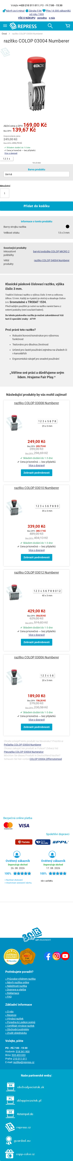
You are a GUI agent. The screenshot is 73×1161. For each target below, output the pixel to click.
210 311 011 (20, 1058)
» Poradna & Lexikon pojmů (20, 1022)
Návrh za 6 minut (15, 10)
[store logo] (23, 26)
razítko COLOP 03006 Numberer (36, 657)
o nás (52, 17)
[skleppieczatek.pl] (21, 1105)
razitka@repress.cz (23, 1062)
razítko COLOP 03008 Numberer (36, 403)
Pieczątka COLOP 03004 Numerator (24, 751)
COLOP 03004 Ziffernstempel (46, 759)
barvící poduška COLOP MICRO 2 (51, 251)
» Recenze (10, 1015)
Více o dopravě (10, 153)
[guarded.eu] (16, 1145)
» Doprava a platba (15, 989)
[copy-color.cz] (18, 1159)
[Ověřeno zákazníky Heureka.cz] (11, 963)
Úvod (4, 34)
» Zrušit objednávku (16, 1033)
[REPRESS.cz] (16, 1132)
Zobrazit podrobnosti (37, 472)
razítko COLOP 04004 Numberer (51, 260)
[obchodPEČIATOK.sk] (23, 1092)
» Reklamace (12, 993)
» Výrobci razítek (14, 1018)
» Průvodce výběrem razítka (20, 978)
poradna (42, 17)
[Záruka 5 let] (27, 963)
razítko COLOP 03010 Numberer (36, 488)
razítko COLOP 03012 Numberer (36, 572)
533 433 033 (19, 1055)
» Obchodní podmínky (17, 1029)
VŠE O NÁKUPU (26, 17)
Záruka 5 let (35, 10)
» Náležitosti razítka (16, 986)
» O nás (9, 1011)
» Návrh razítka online (17, 982)
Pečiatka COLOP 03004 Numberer (22, 744)
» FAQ (8, 996)
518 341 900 (23, 1051)
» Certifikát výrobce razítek (19, 1025)
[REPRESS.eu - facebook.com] (48, 959)
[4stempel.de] (17, 1119)
